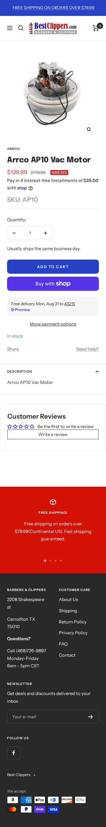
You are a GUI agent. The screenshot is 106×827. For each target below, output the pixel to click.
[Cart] (96, 28)
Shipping (68, 610)
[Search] (21, 28)
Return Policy (73, 622)
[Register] (90, 717)
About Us (68, 599)
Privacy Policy (73, 632)
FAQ (63, 644)
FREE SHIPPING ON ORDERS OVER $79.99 (54, 7)
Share (13, 349)
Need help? (87, 349)
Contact (67, 655)
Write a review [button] (53, 434)
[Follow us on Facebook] (13, 753)
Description (19, 371)
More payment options (53, 324)
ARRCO (13, 149)
